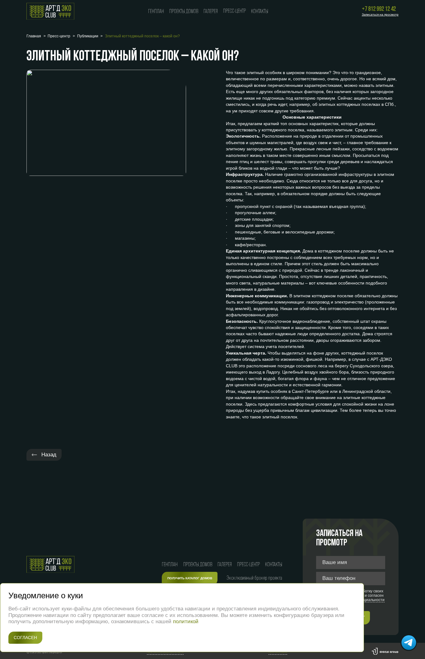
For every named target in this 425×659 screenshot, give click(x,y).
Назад (48, 455)
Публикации (87, 36)
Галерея (210, 11)
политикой (185, 621)
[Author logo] (385, 652)
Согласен (25, 637)
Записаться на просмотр (380, 14)
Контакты (259, 11)
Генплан (156, 11)
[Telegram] (408, 642)
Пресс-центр (234, 11)
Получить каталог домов (189, 578)
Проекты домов (183, 11)
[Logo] (50, 11)
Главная (33, 36)
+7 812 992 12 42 (379, 9)
